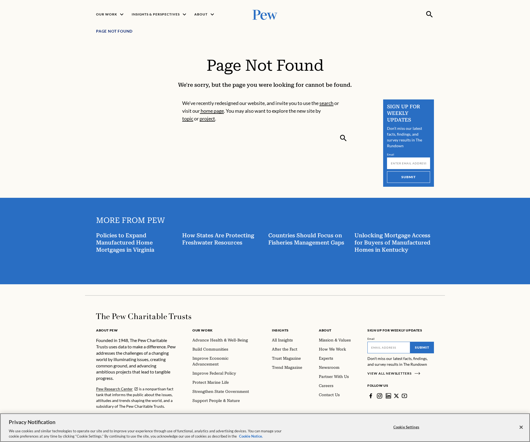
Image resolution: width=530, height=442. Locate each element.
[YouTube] (404, 396)
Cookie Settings (406, 427)
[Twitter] (396, 395)
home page (212, 111)
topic (187, 118)
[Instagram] (379, 396)
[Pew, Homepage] (265, 14)
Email (390, 154)
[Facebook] (370, 396)
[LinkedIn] (388, 396)
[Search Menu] (429, 14)
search (326, 103)
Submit (408, 177)
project (207, 118)
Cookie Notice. (251, 436)
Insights (280, 330)
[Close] (521, 427)
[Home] (143, 316)
